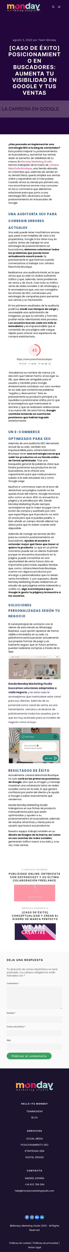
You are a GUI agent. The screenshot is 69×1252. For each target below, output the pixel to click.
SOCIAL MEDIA (34, 1138)
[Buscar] (53, 7)
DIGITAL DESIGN (34, 1157)
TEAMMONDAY (34, 1111)
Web (9, 1040)
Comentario (13, 983)
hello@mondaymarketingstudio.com (34, 1190)
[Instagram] (32, 1217)
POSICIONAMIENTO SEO (34, 1144)
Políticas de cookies (20, 1243)
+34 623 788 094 (34, 1184)
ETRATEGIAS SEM (34, 1150)
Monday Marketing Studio (36, 161)
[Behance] (37, 1217)
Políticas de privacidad (45, 1243)
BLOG (34, 1117)
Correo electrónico (16, 1026)
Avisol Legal (34, 1247)
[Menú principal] (59, 7)
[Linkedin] (42, 1217)
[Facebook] (27, 1217)
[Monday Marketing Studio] (23, 7)
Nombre (11, 1013)
